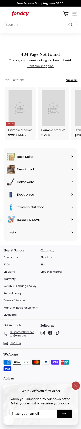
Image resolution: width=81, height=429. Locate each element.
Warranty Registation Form (21, 307)
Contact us (11, 257)
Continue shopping (40, 66)
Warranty (10, 279)
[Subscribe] (64, 414)
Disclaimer (10, 314)
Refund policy (12, 293)
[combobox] (40, 25)
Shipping (9, 271)
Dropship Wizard (51, 271)
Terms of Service (14, 300)
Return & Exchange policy (20, 286)
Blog (43, 264)
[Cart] (66, 14)
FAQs (7, 264)
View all (71, 80)
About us (46, 257)
